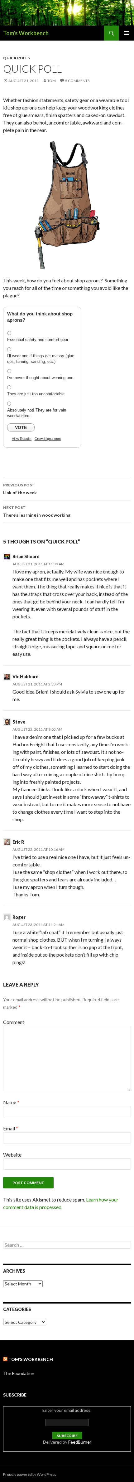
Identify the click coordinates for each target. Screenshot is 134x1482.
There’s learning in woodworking (36, 511)
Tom (51, 80)
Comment (13, 1022)
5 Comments (77, 80)
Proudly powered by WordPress (29, 1474)
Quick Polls (16, 58)
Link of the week (20, 489)
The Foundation (18, 1373)
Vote (21, 427)
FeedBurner (79, 1442)
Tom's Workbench (26, 33)
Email (10, 1128)
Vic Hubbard (25, 676)
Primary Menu (126, 33)
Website (12, 1155)
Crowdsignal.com (48, 439)
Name (11, 1102)
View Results (21, 439)
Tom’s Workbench (30, 1359)
